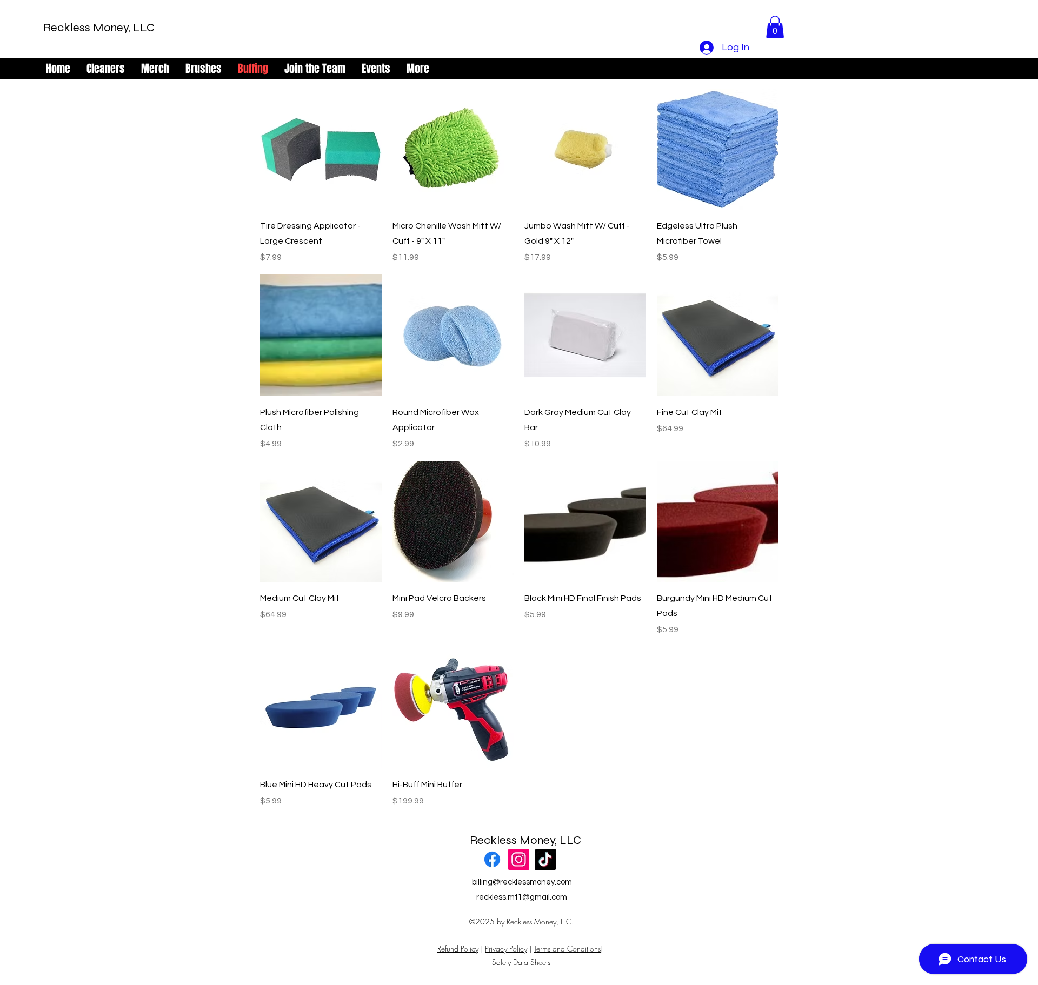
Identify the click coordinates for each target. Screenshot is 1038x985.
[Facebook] (492, 859)
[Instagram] (518, 859)
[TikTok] (545, 859)
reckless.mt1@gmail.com (521, 897)
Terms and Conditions (567, 948)
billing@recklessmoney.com (522, 882)
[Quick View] (321, 149)
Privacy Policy (506, 948)
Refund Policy (457, 948)
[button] (775, 27)
